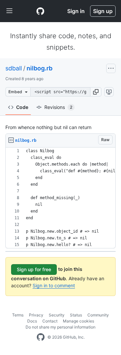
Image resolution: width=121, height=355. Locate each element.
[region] (60, 197)
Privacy (36, 314)
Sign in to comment (54, 285)
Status (76, 314)
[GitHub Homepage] (41, 337)
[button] (96, 92)
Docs (32, 320)
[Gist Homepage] (40, 11)
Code (22, 107)
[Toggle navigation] (9, 11)
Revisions (58, 107)
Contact (49, 320)
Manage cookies (78, 320)
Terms (18, 314)
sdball (13, 68)
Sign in (76, 11)
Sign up (103, 11)
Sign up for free (34, 269)
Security (57, 314)
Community (98, 314)
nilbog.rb (39, 68)
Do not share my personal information (60, 327)
